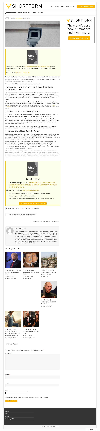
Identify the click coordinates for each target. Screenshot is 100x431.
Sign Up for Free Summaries (85, 6)
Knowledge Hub (70, 6)
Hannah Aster (10, 276)
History (29, 208)
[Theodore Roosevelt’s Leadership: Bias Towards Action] (31, 252)
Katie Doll (45, 304)
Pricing (57, 6)
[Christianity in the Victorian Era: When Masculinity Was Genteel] (13, 311)
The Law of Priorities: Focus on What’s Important (21, 214)
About (62, 6)
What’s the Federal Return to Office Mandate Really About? (13, 272)
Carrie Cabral (19, 18)
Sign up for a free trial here (22, 72)
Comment (8, 353)
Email (7, 383)
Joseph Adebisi (47, 274)
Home (51, 6)
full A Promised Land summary (31, 190)
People (34, 208)
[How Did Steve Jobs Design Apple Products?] (49, 282)
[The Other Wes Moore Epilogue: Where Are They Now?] (31, 311)
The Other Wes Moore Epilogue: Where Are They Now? (31, 331)
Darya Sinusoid (29, 276)
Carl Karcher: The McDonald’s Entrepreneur (45, 221)
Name (7, 374)
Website (7, 391)
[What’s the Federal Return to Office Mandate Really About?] (13, 252)
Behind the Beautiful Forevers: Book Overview (48, 271)
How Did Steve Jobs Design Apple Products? (48, 301)
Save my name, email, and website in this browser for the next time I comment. (27, 397)
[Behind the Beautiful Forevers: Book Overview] (49, 252)
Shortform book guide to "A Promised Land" (37, 66)
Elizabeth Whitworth (12, 335)
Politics (38, 208)
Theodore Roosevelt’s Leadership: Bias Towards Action (31, 272)
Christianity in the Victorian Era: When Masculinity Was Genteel (12, 331)
